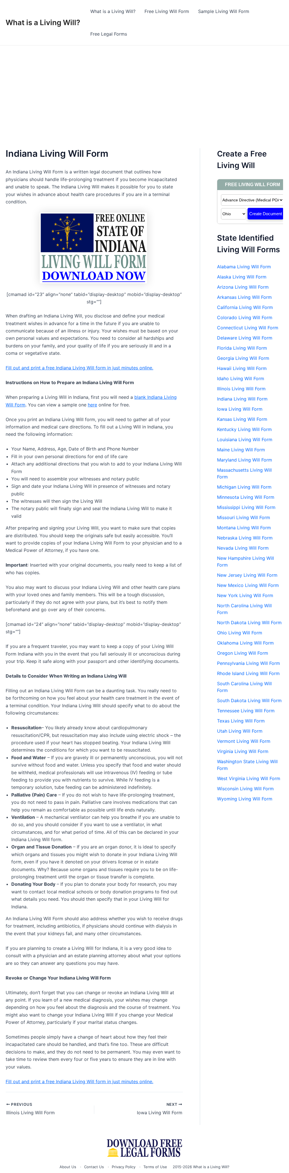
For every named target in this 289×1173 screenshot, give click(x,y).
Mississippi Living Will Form (246, 507)
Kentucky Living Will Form (244, 429)
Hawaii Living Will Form (242, 368)
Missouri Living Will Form (243, 517)
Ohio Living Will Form (239, 633)
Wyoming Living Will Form (244, 799)
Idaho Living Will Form (240, 378)
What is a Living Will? (43, 22)
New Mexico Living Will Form (248, 585)
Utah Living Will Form (239, 731)
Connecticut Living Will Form (247, 327)
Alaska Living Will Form (241, 277)
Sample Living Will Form (223, 11)
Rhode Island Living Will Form (248, 673)
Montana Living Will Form (244, 527)
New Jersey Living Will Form (247, 575)
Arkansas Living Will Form (244, 297)
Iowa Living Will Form (239, 409)
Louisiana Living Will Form (244, 439)
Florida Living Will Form (242, 348)
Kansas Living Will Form (242, 419)
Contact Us (94, 1167)
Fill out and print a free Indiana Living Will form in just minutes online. (79, 368)
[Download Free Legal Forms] (144, 1148)
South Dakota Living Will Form (249, 700)
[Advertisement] (144, 87)
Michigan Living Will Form (244, 487)
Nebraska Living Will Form (245, 538)
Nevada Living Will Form (243, 548)
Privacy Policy (123, 1167)
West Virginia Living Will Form (248, 778)
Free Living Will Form (166, 11)
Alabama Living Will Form (244, 266)
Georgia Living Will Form (243, 358)
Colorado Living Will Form (244, 317)
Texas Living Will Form (241, 721)
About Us (68, 1167)
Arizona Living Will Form (243, 287)
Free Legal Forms (108, 34)
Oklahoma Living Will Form (245, 643)
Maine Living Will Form (241, 449)
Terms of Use (155, 1167)
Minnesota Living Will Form (245, 497)
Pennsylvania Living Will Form (248, 663)
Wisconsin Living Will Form (245, 788)
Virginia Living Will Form (242, 751)
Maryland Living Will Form (244, 460)
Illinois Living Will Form (241, 388)
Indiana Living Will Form (242, 399)
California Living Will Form (245, 307)
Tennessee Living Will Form (246, 710)
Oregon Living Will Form (242, 653)
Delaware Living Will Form (244, 338)
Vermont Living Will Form (243, 741)
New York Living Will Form (245, 595)
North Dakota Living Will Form (249, 622)
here (92, 405)
